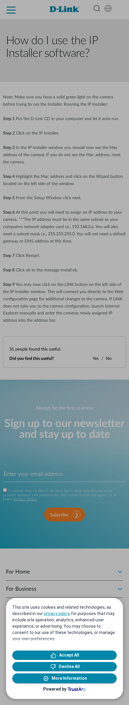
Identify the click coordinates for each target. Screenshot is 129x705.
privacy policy (56, 613)
